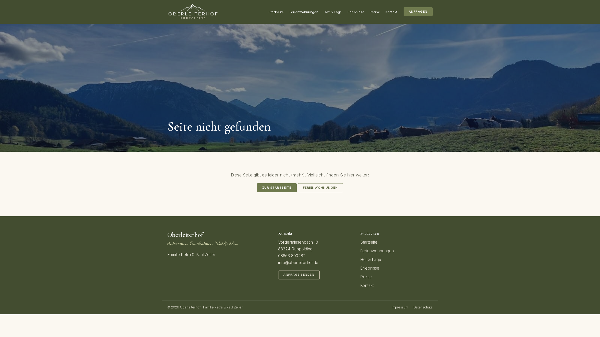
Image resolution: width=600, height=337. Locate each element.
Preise (375, 12)
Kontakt (392, 12)
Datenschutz (423, 307)
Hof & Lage (333, 12)
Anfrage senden (298, 274)
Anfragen (418, 11)
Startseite (276, 12)
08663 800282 (292, 255)
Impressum (400, 307)
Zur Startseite (277, 187)
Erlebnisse (356, 12)
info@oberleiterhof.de (298, 262)
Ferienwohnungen (304, 12)
